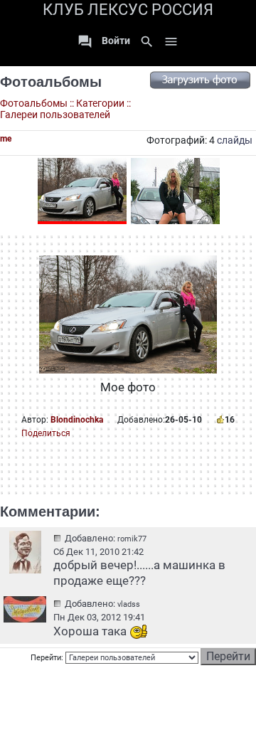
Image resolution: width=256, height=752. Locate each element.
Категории (100, 103)
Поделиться (45, 433)
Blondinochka (76, 420)
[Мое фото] (82, 191)
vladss (128, 604)
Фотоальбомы (51, 82)
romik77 (131, 539)
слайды (234, 140)
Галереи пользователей (55, 114)
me (5, 139)
